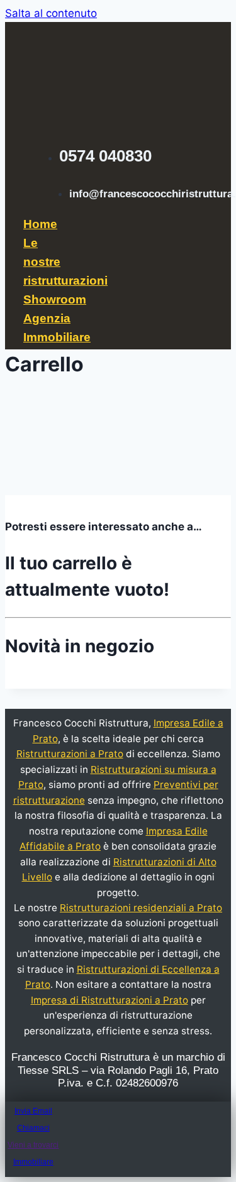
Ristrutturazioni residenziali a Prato (141, 908)
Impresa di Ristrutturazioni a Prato (109, 1000)
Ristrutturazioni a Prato (69, 754)
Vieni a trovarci (33, 1145)
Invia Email (33, 1111)
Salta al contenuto (51, 13)
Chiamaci (33, 1128)
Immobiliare (33, 1161)
